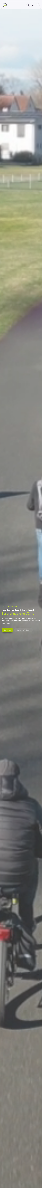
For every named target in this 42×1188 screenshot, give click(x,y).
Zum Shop (7, 630)
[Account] (28, 5)
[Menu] (38, 5)
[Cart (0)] (33, 5)
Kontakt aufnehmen (23, 630)
